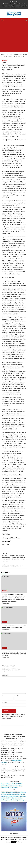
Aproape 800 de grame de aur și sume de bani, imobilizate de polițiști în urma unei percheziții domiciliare (14, 653)
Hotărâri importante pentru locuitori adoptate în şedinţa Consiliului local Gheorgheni (14, 626)
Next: (12, 565)
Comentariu (5, 675)
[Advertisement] (14, 37)
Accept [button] (13, 841)
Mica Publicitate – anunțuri (9, 3)
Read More (19, 841)
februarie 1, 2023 (6, 69)
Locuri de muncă (21, 3)
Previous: (13, 557)
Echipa (12, 8)
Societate (5, 60)
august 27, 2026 (6, 657)
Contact (16, 8)
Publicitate (4, 5)
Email (16, 695)
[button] (2, 20)
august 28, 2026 (6, 603)
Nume (4, 695)
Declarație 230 (11, 5)
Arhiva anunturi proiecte (21, 5)
